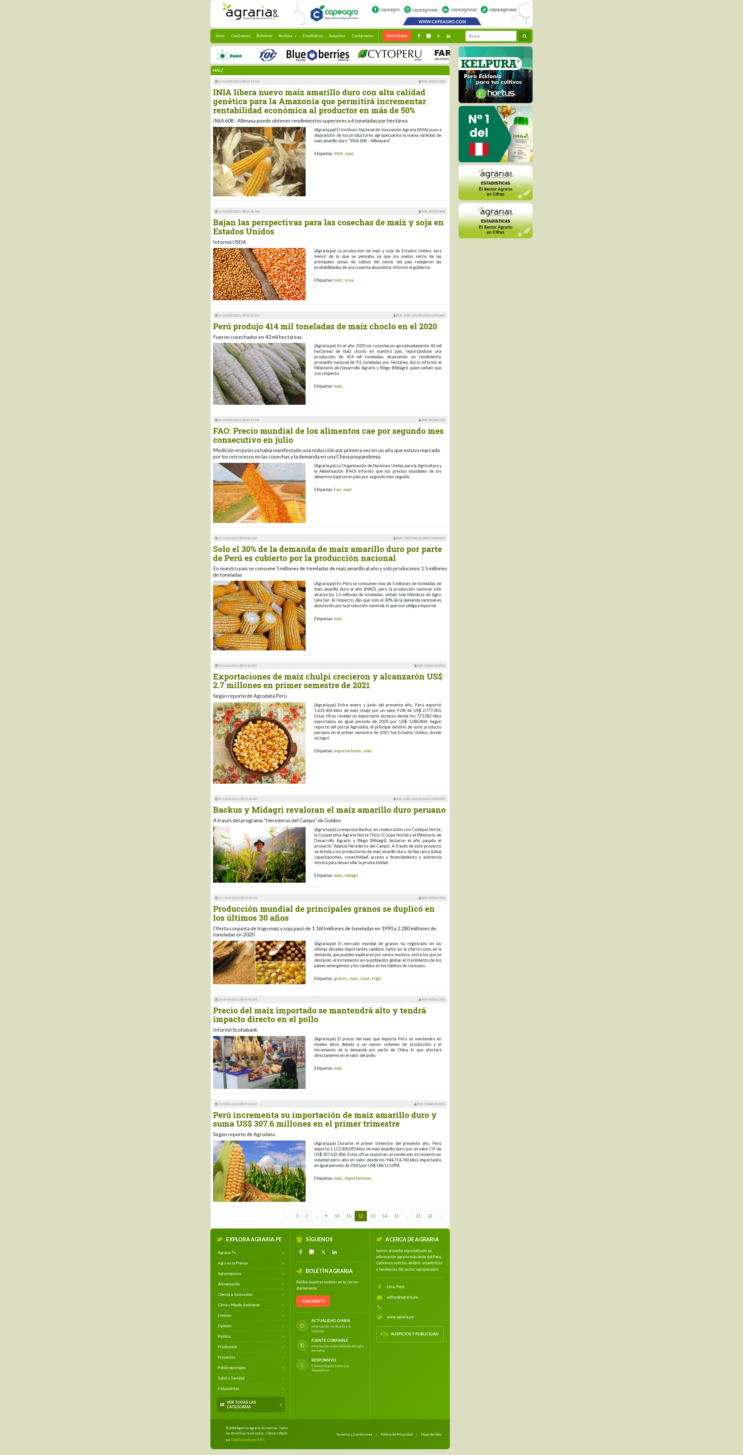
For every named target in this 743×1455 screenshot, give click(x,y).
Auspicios (337, 35)
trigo (376, 978)
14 (384, 1215)
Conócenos (240, 35)
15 (396, 1215)
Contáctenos (363, 35)
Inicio (222, 35)
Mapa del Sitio (431, 1434)
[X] (323, 1252)
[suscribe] (496, 220)
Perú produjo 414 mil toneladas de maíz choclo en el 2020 (325, 326)
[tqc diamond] (496, 74)
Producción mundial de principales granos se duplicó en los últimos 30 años (324, 913)
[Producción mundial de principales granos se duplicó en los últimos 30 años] (259, 961)
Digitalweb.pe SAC (248, 1439)
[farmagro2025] (431, 54)
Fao (337, 489)
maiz (349, 153)
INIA (338, 153)
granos (340, 978)
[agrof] (496, 182)
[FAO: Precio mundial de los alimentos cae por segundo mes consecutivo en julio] (259, 492)
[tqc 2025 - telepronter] (227, 54)
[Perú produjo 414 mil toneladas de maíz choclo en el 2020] (259, 373)
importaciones (358, 1178)
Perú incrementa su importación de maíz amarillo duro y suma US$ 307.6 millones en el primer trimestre (325, 1119)
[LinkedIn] (334, 1252)
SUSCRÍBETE (313, 1301)
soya (349, 280)
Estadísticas (313, 35)
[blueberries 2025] (277, 54)
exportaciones (347, 750)
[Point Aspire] (412, 13)
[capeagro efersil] (496, 134)
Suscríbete (397, 35)
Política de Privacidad (397, 1434)
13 (372, 1215)
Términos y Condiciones (354, 1434)
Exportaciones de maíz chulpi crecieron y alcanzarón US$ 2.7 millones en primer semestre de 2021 (327, 681)
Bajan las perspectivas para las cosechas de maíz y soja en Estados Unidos (328, 227)
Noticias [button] (286, 35)
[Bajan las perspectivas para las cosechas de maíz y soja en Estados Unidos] (259, 273)
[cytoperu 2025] (349, 54)
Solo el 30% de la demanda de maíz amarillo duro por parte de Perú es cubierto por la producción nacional (327, 553)
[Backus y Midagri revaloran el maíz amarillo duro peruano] (259, 854)
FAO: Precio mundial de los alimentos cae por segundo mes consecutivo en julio (328, 435)
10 (337, 1215)
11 (349, 1215)
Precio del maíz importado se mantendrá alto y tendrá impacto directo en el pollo (319, 1015)
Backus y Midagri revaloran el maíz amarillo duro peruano (329, 809)
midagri (351, 875)
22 (430, 1215)
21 (418, 1215)
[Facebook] (300, 1252)
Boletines (264, 35)
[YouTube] (312, 1252)
